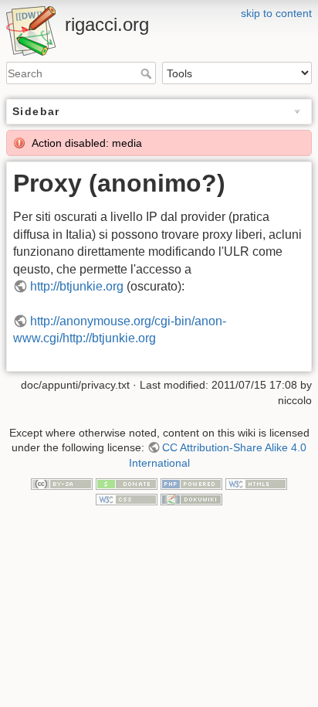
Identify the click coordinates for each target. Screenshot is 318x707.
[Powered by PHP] (191, 483)
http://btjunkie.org (76, 286)
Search (147, 73)
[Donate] (126, 483)
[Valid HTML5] (256, 483)
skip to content (276, 13)
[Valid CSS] (126, 498)
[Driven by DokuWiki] (191, 498)
